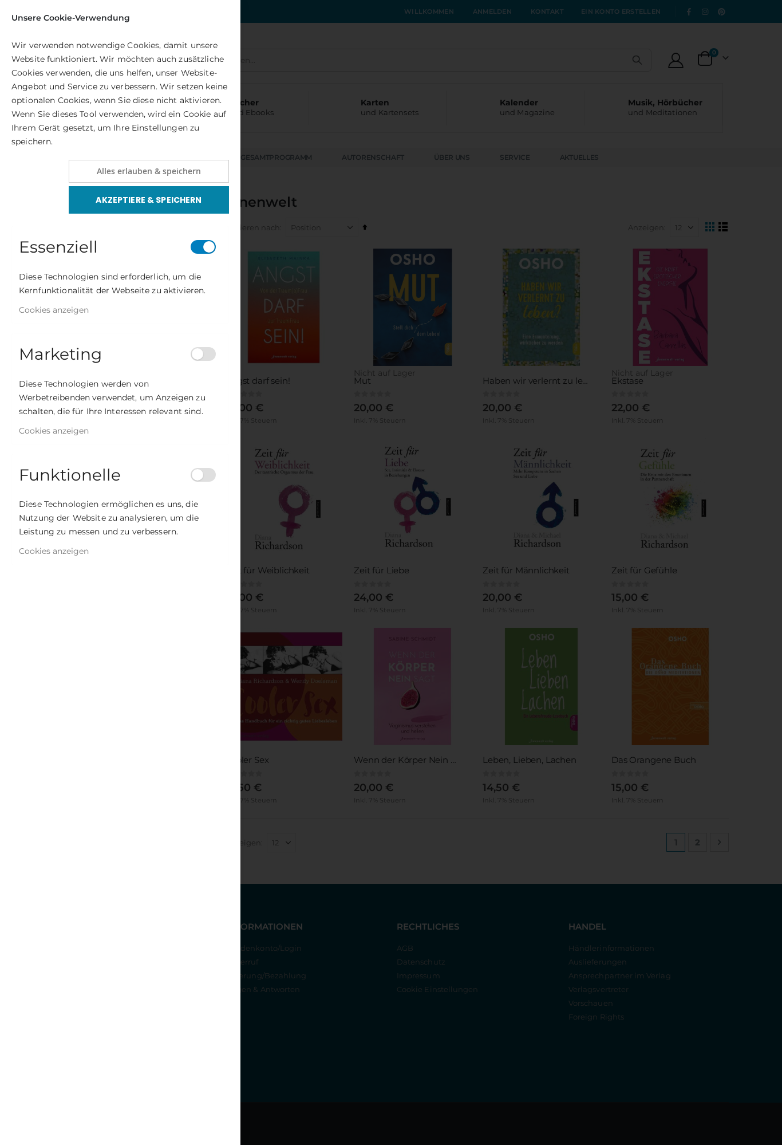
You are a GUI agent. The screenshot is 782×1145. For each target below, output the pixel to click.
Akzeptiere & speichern (149, 200)
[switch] (203, 247)
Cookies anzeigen (54, 310)
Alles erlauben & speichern (149, 171)
